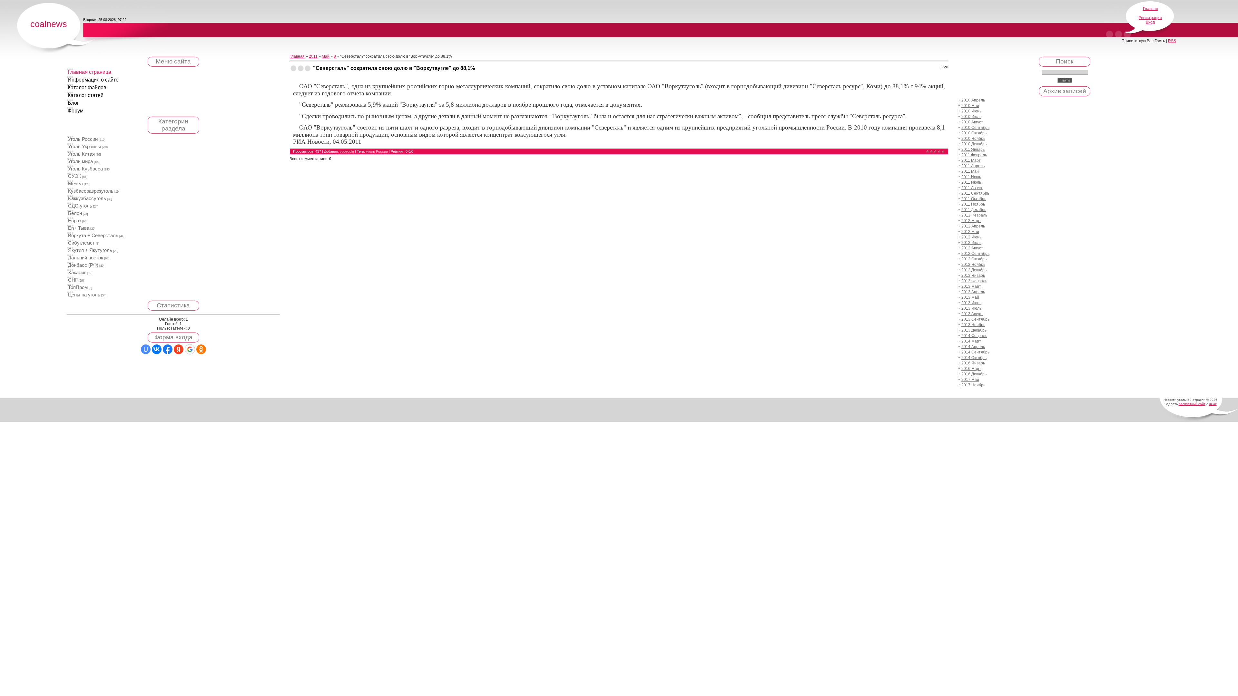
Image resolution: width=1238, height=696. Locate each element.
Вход (1150, 22)
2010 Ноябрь (973, 138)
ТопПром (78, 287)
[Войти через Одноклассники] (201, 349)
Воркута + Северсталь (93, 235)
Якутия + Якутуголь (90, 250)
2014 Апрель (973, 346)
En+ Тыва (78, 228)
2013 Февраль (974, 281)
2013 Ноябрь (973, 325)
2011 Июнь (971, 177)
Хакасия (77, 272)
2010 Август (972, 122)
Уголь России (83, 139)
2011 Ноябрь (973, 204)
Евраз (74, 220)
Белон (75, 213)
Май (325, 56)
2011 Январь (973, 149)
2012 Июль (971, 242)
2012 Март (971, 220)
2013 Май (970, 297)
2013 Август (972, 314)
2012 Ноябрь (973, 264)
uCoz (1213, 404)
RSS (1172, 41)
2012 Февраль (974, 215)
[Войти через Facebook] (167, 349)
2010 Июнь (971, 111)
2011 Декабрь (973, 210)
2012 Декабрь (974, 270)
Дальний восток (85, 257)
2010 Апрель (973, 100)
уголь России (377, 151)
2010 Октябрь (974, 133)
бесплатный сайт (1192, 404)
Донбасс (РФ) (83, 265)
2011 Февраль (974, 155)
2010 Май (970, 105)
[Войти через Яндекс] (178, 349)
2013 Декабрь (974, 330)
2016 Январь (973, 363)
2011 (313, 56)
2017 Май (970, 379)
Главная (1150, 8)
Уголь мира (80, 161)
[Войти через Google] (190, 349)
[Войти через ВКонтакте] (157, 349)
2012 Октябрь (974, 259)
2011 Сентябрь (975, 193)
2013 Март (971, 286)
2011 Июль (971, 182)
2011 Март (971, 160)
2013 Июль (971, 308)
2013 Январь (973, 275)
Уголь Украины (84, 146)
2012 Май (970, 231)
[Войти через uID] (146, 349)
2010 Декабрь (974, 144)
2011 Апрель (973, 166)
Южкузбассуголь (87, 198)
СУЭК (74, 176)
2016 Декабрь (974, 374)
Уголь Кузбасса (85, 168)
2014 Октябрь (974, 357)
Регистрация (1150, 17)
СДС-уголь (80, 205)
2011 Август (972, 188)
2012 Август (972, 248)
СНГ (73, 280)
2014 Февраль (974, 336)
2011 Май (970, 171)
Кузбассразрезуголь (90, 191)
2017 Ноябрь (973, 385)
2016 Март (971, 368)
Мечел (75, 183)
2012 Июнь (971, 237)
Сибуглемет (81, 243)
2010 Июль (971, 116)
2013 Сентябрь (975, 319)
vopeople (347, 151)
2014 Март (971, 341)
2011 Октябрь (973, 199)
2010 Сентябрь (975, 127)
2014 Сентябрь (975, 352)
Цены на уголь (84, 294)
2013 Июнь (971, 303)
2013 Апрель (973, 292)
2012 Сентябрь (975, 253)
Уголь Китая (81, 154)
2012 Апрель (973, 226)
